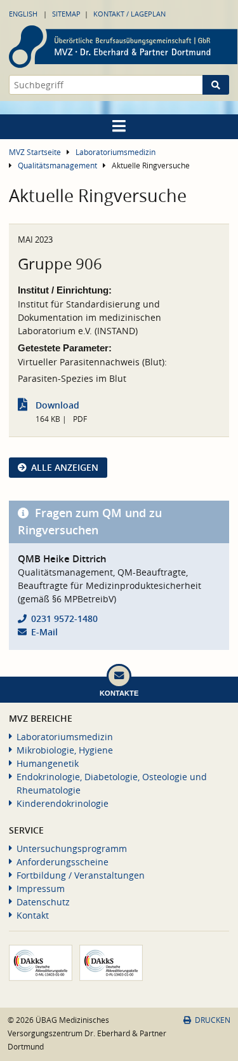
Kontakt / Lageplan (129, 13)
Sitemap (66, 13)
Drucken (212, 1020)
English (23, 13)
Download (57, 405)
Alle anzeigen (64, 467)
